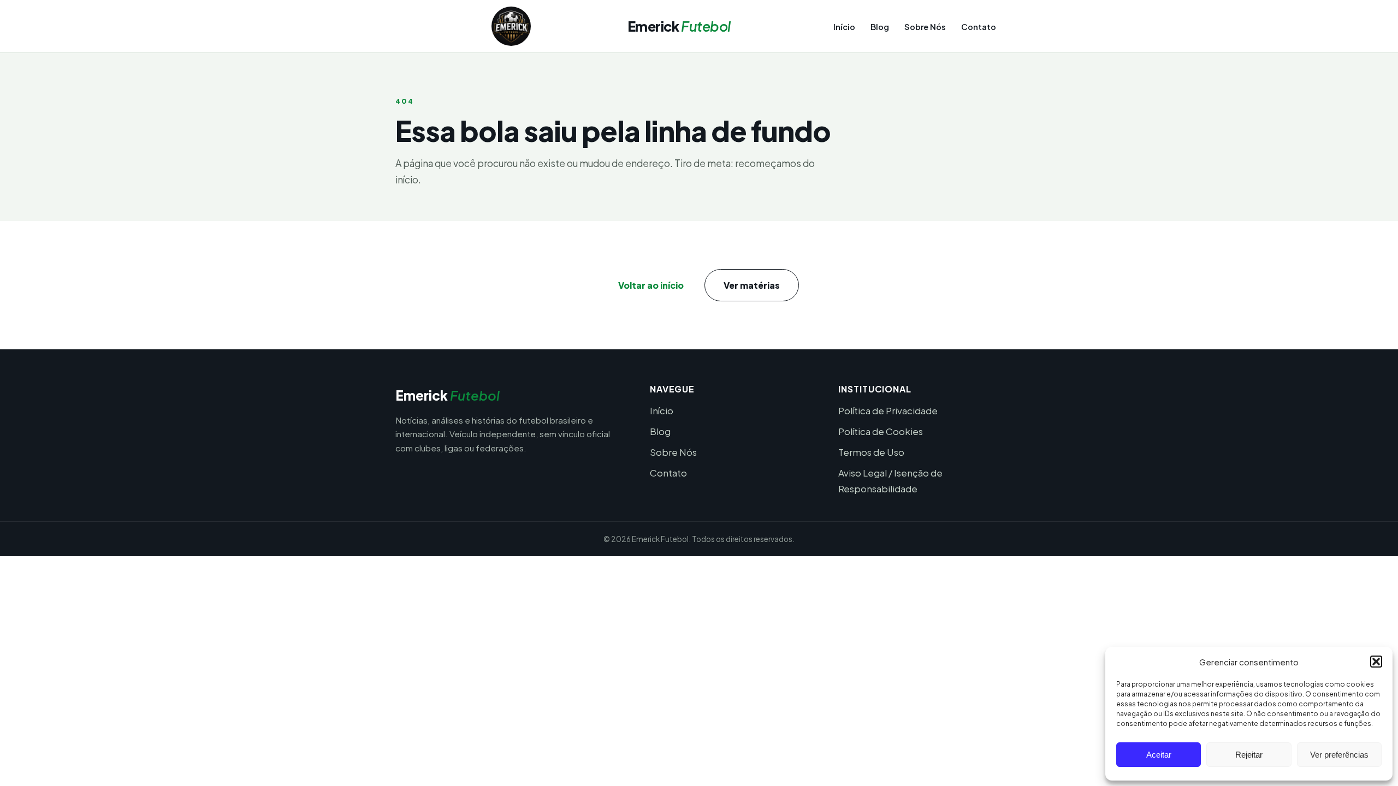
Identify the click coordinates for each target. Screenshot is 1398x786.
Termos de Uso (871, 452)
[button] (1376, 661)
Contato (978, 27)
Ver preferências (1339, 754)
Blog (879, 27)
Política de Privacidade (888, 410)
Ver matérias (752, 285)
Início (844, 27)
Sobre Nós (925, 27)
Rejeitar (1249, 754)
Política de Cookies (880, 431)
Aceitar (1158, 754)
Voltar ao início (651, 285)
